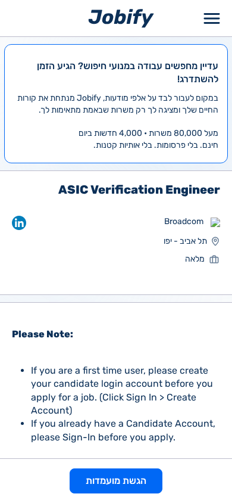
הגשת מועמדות (116, 480)
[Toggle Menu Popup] (211, 18)
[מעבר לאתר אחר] (215, 222)
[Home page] (121, 18)
